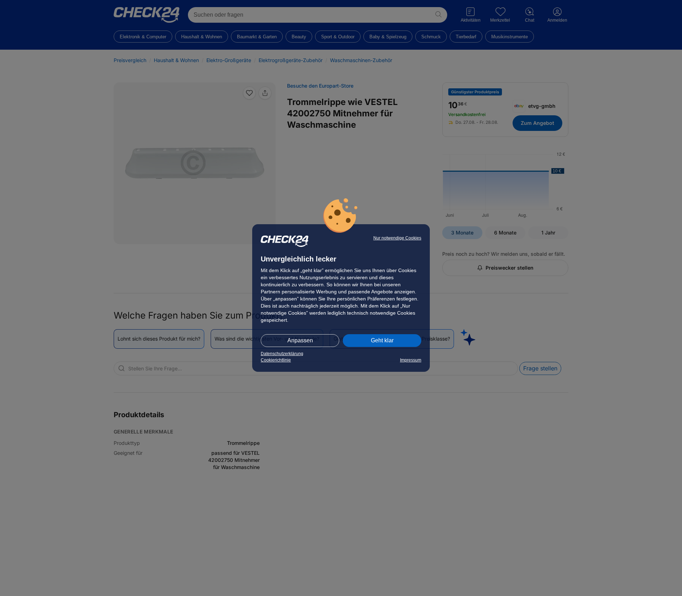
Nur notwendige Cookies (397, 238)
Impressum (410, 360)
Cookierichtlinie (276, 360)
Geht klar (382, 340)
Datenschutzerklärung (282, 353)
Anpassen (300, 340)
